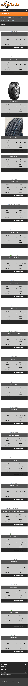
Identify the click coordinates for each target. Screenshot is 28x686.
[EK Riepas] (9, 4)
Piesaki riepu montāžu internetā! (11, 17)
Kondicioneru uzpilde (7, 20)
